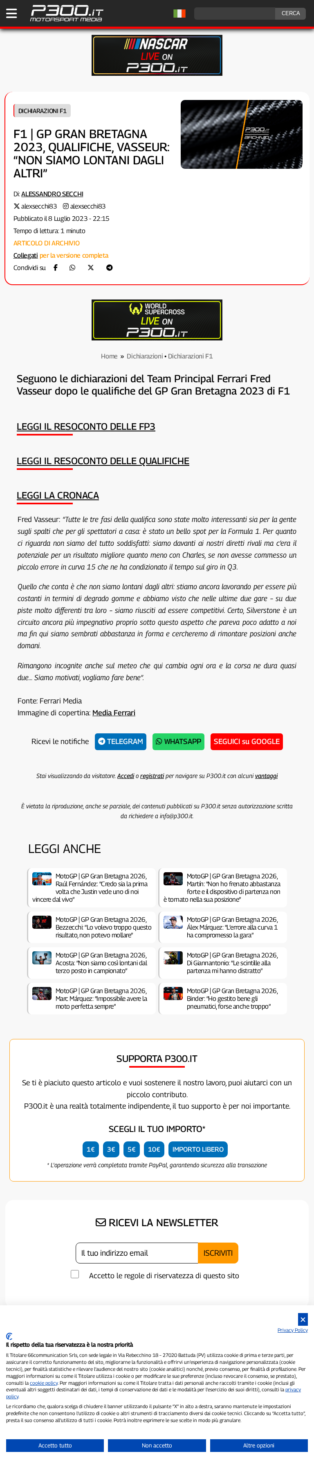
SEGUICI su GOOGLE (247, 741)
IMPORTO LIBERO (198, 1149)
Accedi (125, 775)
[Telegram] (109, 268)
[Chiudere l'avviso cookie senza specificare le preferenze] (303, 1319)
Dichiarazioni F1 (42, 110)
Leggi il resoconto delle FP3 (86, 426)
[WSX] (157, 338)
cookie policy (44, 1383)
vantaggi (266, 775)
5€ (132, 1149)
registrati (152, 775)
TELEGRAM (124, 741)
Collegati (25, 255)
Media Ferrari (113, 712)
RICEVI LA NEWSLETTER (162, 1222)
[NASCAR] (157, 73)
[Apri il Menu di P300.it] (11, 13)
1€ (91, 1149)
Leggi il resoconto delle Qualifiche (103, 460)
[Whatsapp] (72, 268)
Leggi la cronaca (58, 495)
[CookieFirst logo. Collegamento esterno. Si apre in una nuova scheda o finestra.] (9, 1336)
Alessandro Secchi (52, 194)
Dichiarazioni (145, 356)
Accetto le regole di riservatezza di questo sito (164, 1275)
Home (109, 356)
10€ (154, 1149)
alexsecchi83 (39, 206)
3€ (111, 1149)
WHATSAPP (181, 741)
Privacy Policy (293, 1330)
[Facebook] (55, 268)
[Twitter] (90, 268)
